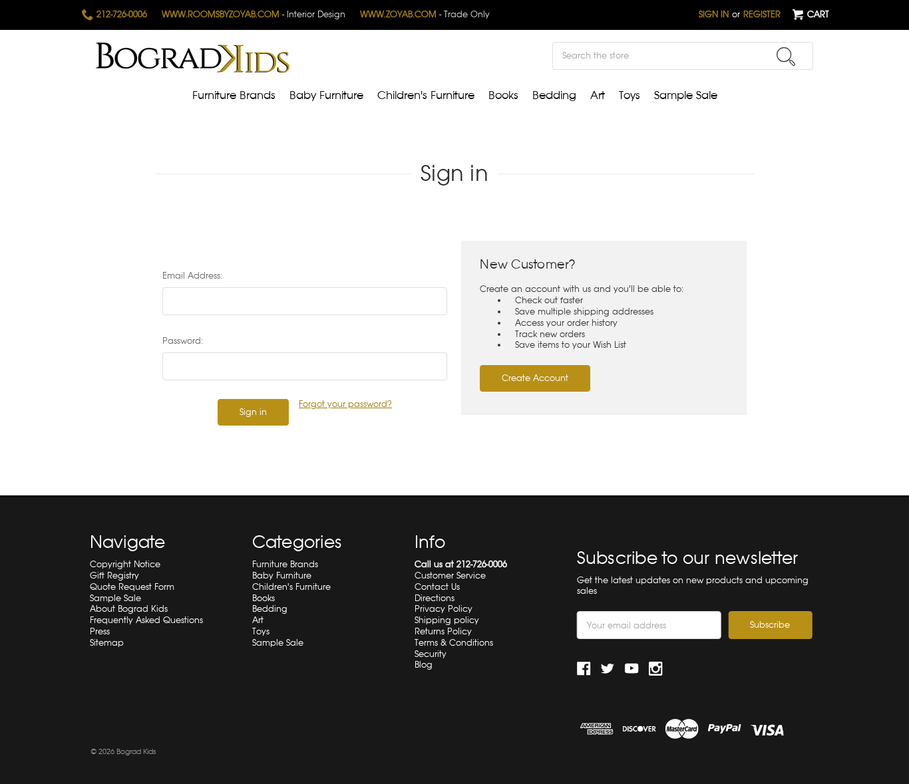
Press (100, 631)
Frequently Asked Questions (146, 620)
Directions (434, 598)
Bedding (554, 95)
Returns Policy (443, 631)
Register (762, 14)
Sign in (714, 14)
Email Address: (192, 275)
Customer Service (450, 575)
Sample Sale (685, 95)
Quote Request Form (132, 586)
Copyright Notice (125, 564)
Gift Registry (114, 575)
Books (503, 95)
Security (431, 654)
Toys (629, 95)
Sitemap (107, 642)
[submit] (786, 56)
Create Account (535, 378)
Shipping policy (447, 620)
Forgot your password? (345, 404)
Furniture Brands (233, 95)
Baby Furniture (326, 95)
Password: (182, 340)
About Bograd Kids (129, 608)
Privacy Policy (443, 608)
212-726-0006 (120, 14)
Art (597, 95)
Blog (424, 664)
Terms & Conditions (454, 642)
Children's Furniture (425, 95)
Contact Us (437, 586)
